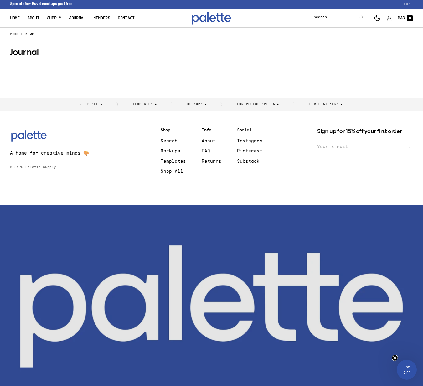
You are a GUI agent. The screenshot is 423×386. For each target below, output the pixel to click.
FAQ (206, 151)
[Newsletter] (409, 147)
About (209, 141)
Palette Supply (40, 167)
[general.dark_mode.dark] (377, 18)
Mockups (170, 151)
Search (169, 141)
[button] (339, 18)
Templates (173, 161)
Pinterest (249, 151)
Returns (211, 161)
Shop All (172, 171)
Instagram (249, 141)
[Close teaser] (395, 358)
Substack (248, 161)
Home (14, 34)
